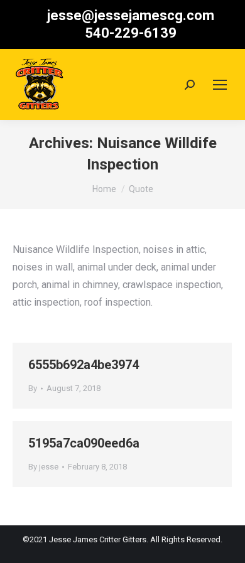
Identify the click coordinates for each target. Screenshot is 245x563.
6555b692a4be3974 (83, 364)
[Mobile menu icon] (219, 84)
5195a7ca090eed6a (83, 443)
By (32, 388)
